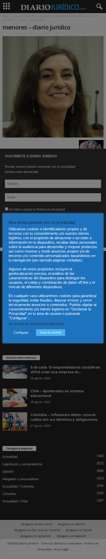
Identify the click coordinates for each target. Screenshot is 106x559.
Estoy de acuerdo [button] (50, 332)
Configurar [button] (21, 332)
